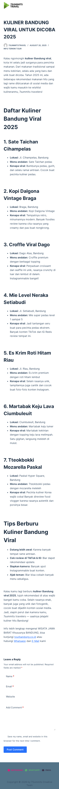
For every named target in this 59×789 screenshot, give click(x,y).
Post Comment (15, 749)
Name (10, 676)
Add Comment (15, 707)
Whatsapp (20, 641)
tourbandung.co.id (25, 636)
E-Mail (35, 641)
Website (10, 696)
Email (10, 686)
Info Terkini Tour (13, 48)
